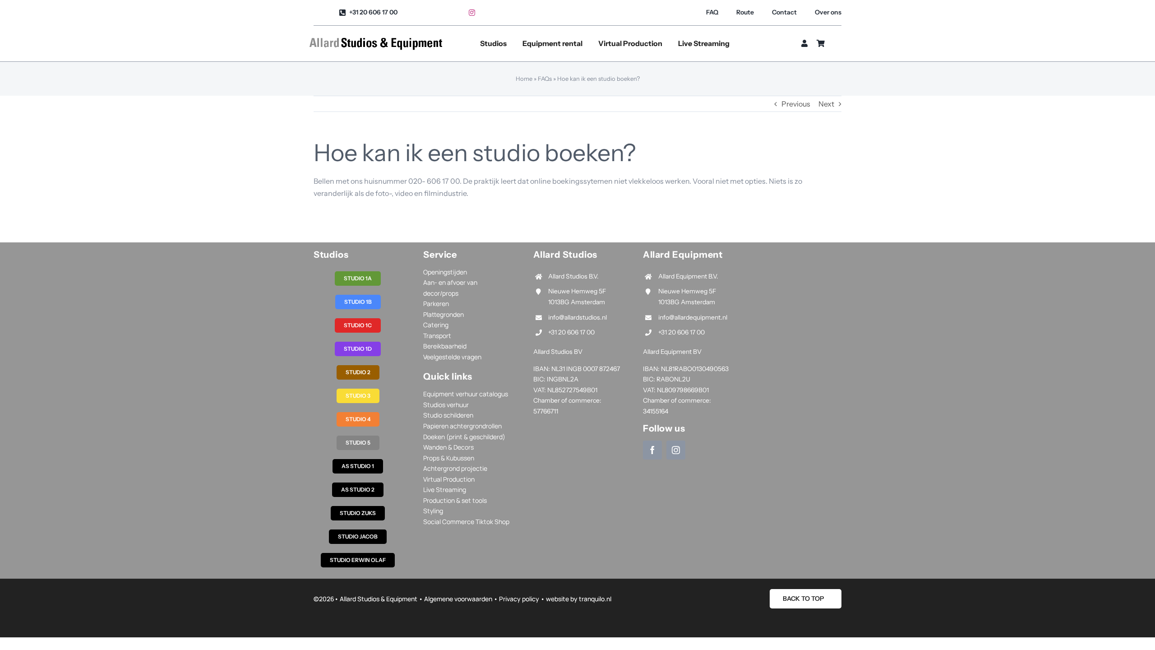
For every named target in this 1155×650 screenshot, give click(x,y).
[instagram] (472, 12)
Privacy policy (519, 598)
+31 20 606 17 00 (571, 332)
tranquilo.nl (595, 598)
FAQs (545, 78)
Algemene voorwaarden (458, 598)
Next (826, 103)
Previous (795, 103)
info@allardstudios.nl (577, 317)
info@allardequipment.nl (692, 317)
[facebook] (652, 450)
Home (524, 78)
